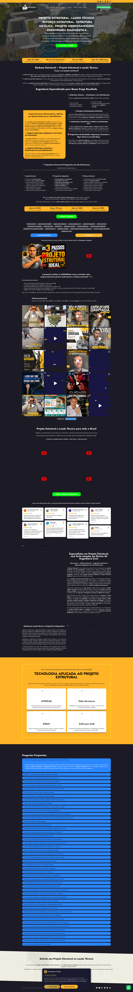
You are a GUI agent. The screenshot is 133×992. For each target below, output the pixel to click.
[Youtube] (100, 1)
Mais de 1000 (77, 59)
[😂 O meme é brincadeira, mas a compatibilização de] (33, 406)
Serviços (58, 7)
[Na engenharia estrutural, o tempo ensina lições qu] (33, 383)
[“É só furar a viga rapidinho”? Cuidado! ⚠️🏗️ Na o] (78, 383)
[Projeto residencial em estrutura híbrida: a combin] (55, 316)
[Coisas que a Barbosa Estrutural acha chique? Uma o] (33, 338)
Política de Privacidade (49, 981)
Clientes (84, 7)
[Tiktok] (110, 1)
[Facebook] (98, 1)
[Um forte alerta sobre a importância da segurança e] (78, 316)
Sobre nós (52, 7)
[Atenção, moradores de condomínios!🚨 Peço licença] (78, 361)
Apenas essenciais (69, 986)
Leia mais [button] (26, 536)
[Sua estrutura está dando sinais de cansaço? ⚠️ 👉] (100, 316)
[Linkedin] (105, 1)
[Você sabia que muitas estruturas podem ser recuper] (78, 406)
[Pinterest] (107, 1)
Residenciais (82, 240)
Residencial (63, 7)
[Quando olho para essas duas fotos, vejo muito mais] (100, 383)
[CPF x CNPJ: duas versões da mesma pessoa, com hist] (100, 361)
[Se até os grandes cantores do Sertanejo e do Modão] (33, 316)
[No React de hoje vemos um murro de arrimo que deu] (55, 383)
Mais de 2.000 (33, 59)
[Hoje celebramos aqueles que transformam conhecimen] (33, 361)
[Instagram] (102, 1)
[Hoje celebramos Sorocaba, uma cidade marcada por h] (78, 338)
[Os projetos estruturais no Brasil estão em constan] (100, 406)
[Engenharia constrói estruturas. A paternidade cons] (55, 361)
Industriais (69, 7)
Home (47, 7)
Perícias (75, 7)
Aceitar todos (53, 986)
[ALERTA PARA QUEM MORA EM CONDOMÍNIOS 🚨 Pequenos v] (55, 406)
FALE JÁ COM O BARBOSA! (66, 45)
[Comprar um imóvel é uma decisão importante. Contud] (100, 338)
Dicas (80, 7)
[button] (44, 256)
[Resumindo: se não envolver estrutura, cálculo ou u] (55, 338)
